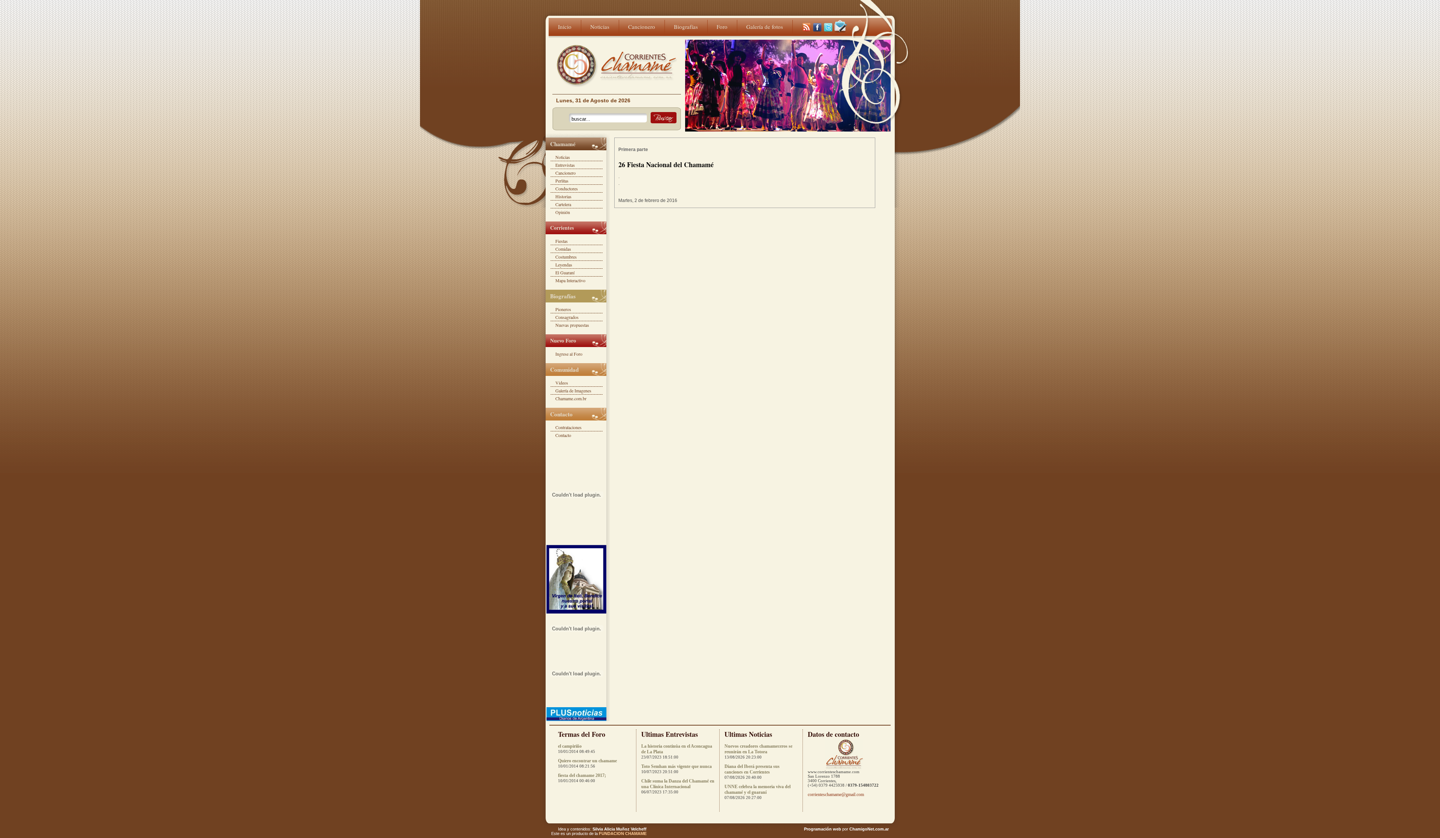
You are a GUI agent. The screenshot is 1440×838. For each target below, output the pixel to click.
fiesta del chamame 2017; (582, 775)
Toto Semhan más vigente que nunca (676, 766)
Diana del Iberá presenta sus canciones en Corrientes (752, 769)
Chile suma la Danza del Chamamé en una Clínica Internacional (677, 783)
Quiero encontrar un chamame (587, 760)
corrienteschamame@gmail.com (836, 794)
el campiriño (570, 746)
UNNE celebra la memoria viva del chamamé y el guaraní (757, 789)
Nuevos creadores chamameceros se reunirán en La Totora (758, 749)
